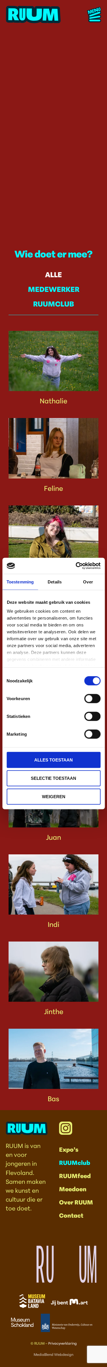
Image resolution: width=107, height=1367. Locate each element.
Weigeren (53, 796)
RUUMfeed (75, 1175)
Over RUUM (76, 1202)
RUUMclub (53, 303)
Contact (71, 1215)
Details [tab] (55, 581)
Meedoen (72, 1188)
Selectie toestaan (53, 778)
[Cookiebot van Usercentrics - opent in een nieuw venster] (76, 566)
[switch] (92, 698)
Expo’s (68, 1149)
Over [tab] (88, 581)
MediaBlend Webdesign (53, 1354)
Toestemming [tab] (20, 581)
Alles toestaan (53, 759)
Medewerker (53, 289)
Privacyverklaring (62, 1343)
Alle (53, 274)
